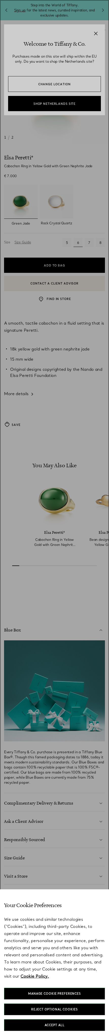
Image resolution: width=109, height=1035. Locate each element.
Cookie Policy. (35, 976)
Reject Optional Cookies (54, 1009)
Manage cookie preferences (54, 993)
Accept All (55, 1025)
